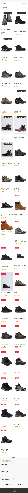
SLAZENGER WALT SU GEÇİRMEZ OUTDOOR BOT (7, 58)
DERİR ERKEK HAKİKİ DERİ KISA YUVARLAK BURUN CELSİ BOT (6, 31)
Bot (16, 1)
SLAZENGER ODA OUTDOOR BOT (4, 397)
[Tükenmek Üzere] (7, 19)
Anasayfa (3, 1)
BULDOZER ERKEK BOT (19, 214)
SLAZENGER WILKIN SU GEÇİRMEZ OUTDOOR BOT (20, 58)
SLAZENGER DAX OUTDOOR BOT (4, 319)
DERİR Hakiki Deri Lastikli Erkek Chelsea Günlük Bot (20, 136)
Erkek (8, 1)
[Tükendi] (20, 203)
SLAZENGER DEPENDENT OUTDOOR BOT (19, 319)
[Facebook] (14, 479)
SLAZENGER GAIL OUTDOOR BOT (4, 450)
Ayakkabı (12, 1)
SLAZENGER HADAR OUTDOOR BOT (18, 423)
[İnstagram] (16, 479)
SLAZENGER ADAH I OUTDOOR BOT (18, 84)
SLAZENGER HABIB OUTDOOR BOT (18, 162)
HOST (15, 371)
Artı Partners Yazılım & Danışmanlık (14, 484)
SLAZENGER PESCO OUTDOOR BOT (5, 371)
